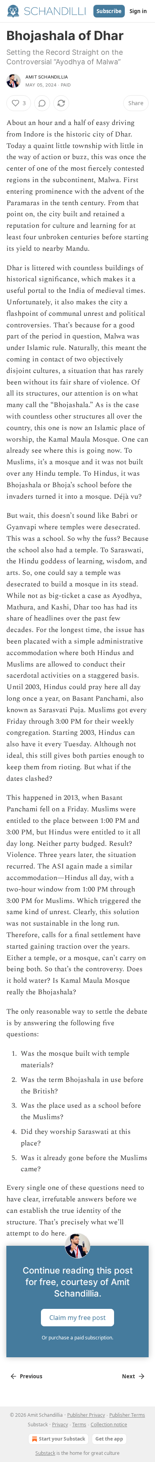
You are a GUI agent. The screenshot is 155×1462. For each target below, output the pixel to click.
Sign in (138, 11)
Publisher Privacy (86, 1415)
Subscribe (109, 11)
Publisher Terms (127, 1415)
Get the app (109, 1438)
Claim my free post (77, 1317)
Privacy (60, 1424)
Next (128, 1376)
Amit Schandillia (46, 77)
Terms (79, 1424)
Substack (45, 1453)
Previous (31, 1376)
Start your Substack (62, 1438)
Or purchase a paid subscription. (77, 1337)
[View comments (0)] (42, 103)
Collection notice (109, 1424)
